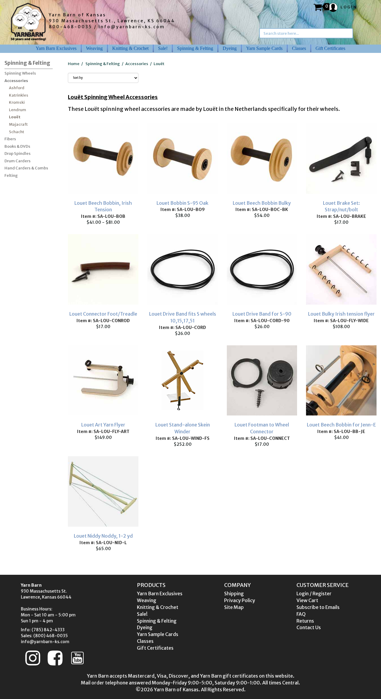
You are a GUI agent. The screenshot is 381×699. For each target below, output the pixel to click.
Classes (299, 48)
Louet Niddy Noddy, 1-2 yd (103, 536)
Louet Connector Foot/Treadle (103, 314)
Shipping (234, 593)
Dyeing (230, 48)
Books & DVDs (17, 146)
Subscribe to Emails (318, 607)
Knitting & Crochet (130, 48)
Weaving (94, 48)
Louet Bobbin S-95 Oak (182, 203)
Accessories (16, 80)
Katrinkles (18, 95)
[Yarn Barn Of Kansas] (28, 21)
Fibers (10, 138)
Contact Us (308, 627)
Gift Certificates (330, 48)
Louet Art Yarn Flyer (103, 425)
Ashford (16, 87)
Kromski (17, 102)
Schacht (16, 131)
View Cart (307, 600)
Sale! (163, 48)
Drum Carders (17, 160)
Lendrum (17, 109)
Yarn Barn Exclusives (56, 48)
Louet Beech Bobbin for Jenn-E (341, 425)
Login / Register (314, 593)
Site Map (234, 607)
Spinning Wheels (20, 73)
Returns (305, 621)
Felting (11, 175)
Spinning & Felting (195, 48)
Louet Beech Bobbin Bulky (262, 203)
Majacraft (18, 124)
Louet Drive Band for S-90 (261, 314)
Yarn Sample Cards (264, 48)
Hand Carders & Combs (26, 168)
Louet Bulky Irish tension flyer (341, 314)
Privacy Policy (239, 600)
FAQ (301, 614)
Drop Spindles (17, 153)
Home (73, 63)
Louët (15, 116)
